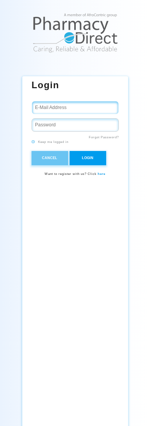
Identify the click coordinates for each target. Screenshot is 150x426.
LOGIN (87, 158)
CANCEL (49, 158)
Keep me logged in (52, 142)
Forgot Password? (104, 137)
